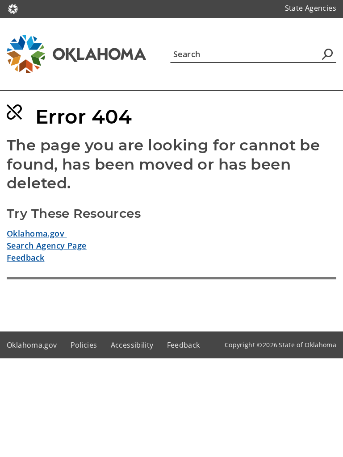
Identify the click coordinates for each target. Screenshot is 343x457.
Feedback (25, 257)
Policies (84, 345)
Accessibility (132, 345)
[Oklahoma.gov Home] (13, 8)
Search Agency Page (47, 245)
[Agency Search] (327, 54)
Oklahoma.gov (37, 233)
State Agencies (310, 8)
